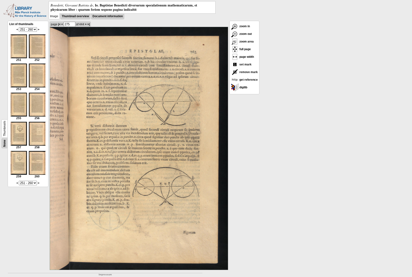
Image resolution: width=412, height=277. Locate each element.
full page (245, 49)
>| (88, 24)
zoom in (244, 26)
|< (59, 24)
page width (246, 57)
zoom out (245, 34)
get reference (248, 79)
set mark (245, 64)
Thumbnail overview (75, 16)
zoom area (246, 41)
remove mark (248, 72)
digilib (243, 87)
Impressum (105, 274)
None (4, 143)
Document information (108, 16)
